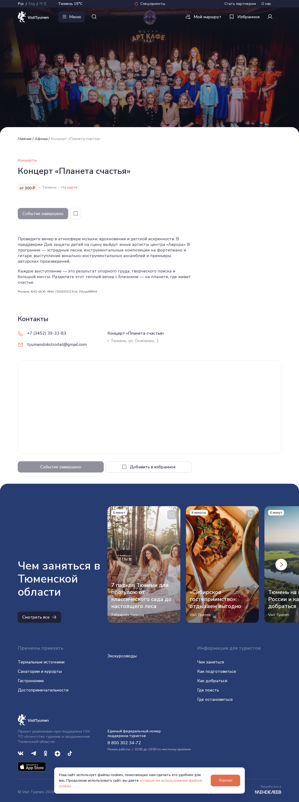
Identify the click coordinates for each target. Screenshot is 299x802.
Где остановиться (215, 699)
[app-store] (32, 766)
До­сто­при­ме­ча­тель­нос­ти (43, 690)
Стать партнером (240, 3)
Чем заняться (210, 662)
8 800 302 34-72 (124, 743)
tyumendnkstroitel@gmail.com (57, 344)
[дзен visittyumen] (57, 753)
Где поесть (208, 690)
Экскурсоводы (122, 656)
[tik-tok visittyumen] (70, 753)
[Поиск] (94, 16)
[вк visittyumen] (20, 753)
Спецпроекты (152, 3)
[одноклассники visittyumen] (45, 753)
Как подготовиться (216, 671)
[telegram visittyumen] (33, 753)
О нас (266, 3)
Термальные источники (41, 662)
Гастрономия (31, 681)
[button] (281, 564)
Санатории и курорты (40, 671)
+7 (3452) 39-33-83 (46, 333)
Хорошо (225, 780)
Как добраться (212, 681)
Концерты (27, 160)
